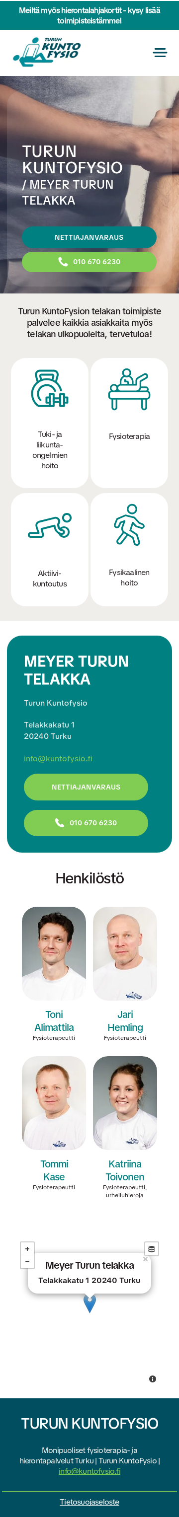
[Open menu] (160, 52)
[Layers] (151, 1248)
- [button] (27, 1261)
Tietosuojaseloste (89, 1502)
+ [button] (27, 1248)
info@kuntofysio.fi (58, 758)
